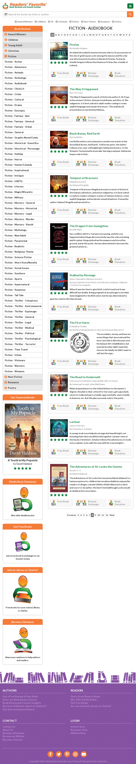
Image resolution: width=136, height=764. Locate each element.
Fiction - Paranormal (16, 240)
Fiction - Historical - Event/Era (21, 143)
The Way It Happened (84, 89)
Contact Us (9, 726)
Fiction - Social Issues (17, 268)
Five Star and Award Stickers (19, 709)
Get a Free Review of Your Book (20, 696)
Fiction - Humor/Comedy (18, 164)
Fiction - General (14, 132)
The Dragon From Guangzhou (89, 226)
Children (41, 21)
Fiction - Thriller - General (19, 317)
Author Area (77, 726)
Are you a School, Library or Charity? (91, 706)
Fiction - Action (13, 61)
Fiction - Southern (15, 273)
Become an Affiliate (13, 736)
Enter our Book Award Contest (20, 699)
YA (52, 21)
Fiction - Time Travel (16, 349)
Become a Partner (13, 739)
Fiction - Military (14, 197)
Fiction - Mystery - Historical (21, 208)
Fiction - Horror (13, 159)
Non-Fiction (90, 21)
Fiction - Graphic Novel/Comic (21, 137)
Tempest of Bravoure (84, 178)
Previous (71, 515)
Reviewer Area (79, 729)
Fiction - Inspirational (17, 170)
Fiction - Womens (14, 371)
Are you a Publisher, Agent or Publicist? (25, 706)
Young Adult (15, 45)
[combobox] (68, 14)
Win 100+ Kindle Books (84, 699)
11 (102, 515)
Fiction (75, 21)
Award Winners (25, 21)
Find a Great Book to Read (85, 696)
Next (112, 515)
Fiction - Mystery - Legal (18, 213)
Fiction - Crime (13, 94)
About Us (8, 729)
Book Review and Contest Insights (22, 702)
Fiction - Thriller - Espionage (21, 311)
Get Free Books (79, 702)
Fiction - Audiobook (16, 83)
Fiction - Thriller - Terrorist (20, 344)
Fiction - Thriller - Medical (19, 327)
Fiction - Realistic (14, 246)
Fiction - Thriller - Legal (18, 322)
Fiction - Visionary (15, 360)
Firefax (74, 44)
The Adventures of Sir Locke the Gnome (96, 466)
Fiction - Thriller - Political (19, 333)
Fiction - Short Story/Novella (21, 262)
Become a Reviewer (14, 733)
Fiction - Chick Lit (14, 88)
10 (98, 515)
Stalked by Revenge (82, 275)
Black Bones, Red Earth (85, 133)
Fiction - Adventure (16, 67)
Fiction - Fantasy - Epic (17, 115)
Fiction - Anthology (15, 77)
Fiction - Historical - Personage (22, 148)
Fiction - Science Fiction (18, 257)
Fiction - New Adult (15, 235)
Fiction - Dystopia (15, 110)
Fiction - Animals (14, 72)
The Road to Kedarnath (85, 377)
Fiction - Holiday (14, 154)
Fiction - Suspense (15, 289)
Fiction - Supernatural (17, 284)
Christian (62, 21)
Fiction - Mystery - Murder (19, 219)
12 (107, 515)
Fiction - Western (15, 365)
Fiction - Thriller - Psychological (23, 338)
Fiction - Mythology (16, 230)
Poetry (118, 21)
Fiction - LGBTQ (13, 181)
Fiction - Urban (13, 355)
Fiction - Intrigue (14, 175)
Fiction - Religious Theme (19, 251)
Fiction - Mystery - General (20, 202)
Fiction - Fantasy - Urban (18, 126)
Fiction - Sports (13, 278)
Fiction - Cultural (14, 99)
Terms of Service (98, 761)
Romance (105, 21)
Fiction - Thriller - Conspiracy (21, 300)
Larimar (75, 421)
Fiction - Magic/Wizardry (19, 192)
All (52, 34)
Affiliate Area (78, 733)
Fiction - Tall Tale (14, 295)
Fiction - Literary (14, 186)
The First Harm (79, 322)
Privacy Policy (79, 761)
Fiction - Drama (13, 105)
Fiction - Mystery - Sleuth (19, 224)
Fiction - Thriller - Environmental (23, 306)
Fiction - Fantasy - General (19, 121)
